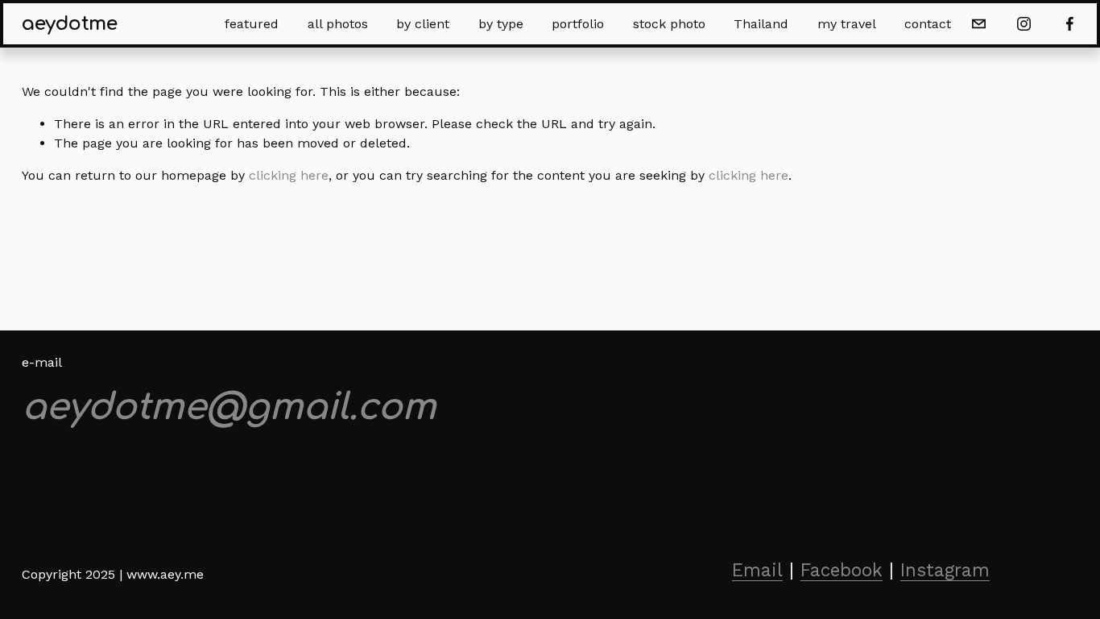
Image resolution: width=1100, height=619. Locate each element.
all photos (338, 23)
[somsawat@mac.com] (978, 23)
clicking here (289, 175)
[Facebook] (1069, 23)
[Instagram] (1023, 23)
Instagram (945, 569)
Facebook (841, 569)
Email (757, 569)
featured (252, 23)
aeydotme (69, 24)
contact (927, 23)
